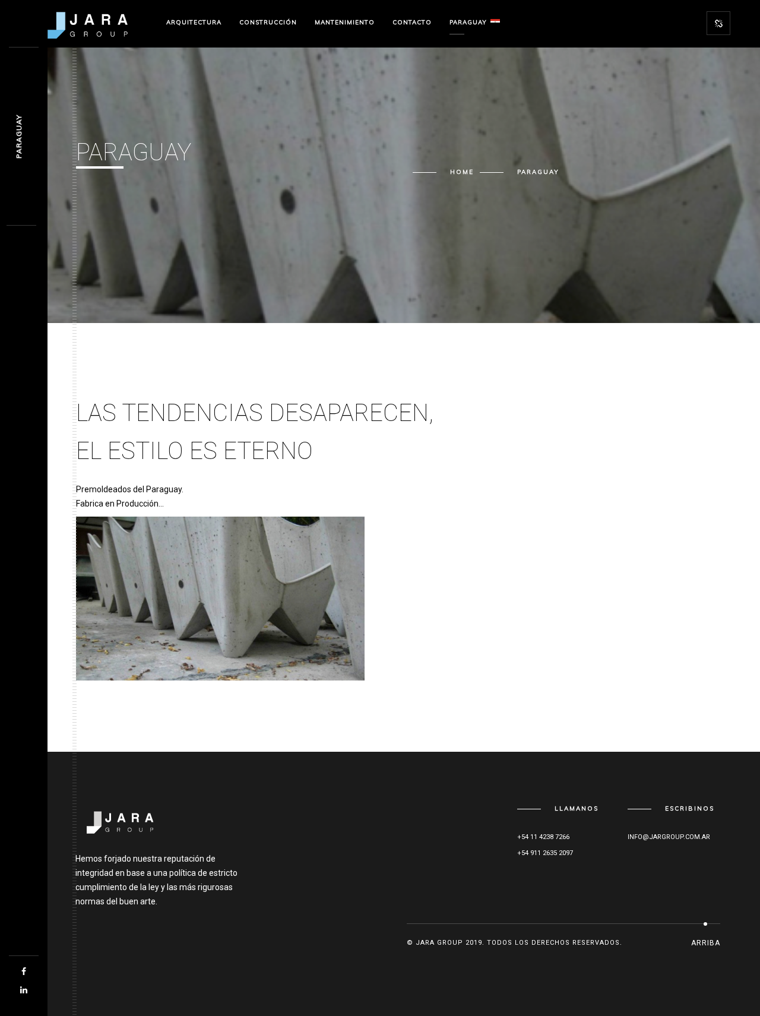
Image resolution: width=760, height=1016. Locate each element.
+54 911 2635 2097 (545, 853)
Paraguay (468, 22)
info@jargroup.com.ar (669, 837)
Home (462, 172)
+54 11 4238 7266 (543, 837)
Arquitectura (193, 22)
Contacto (412, 22)
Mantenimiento (345, 22)
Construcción (268, 22)
